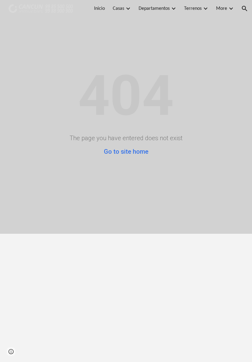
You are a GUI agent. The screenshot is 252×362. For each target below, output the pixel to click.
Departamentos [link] (154, 8)
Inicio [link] (99, 8)
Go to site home (126, 151)
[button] (244, 8)
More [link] (221, 8)
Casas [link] (118, 8)
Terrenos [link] (193, 8)
